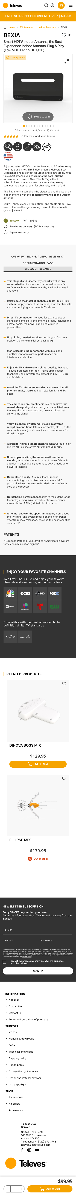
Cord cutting (16, 1006)
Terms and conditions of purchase (28, 1019)
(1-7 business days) (33, 226)
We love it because (38, 268)
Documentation (34, 263)
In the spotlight (17, 1084)
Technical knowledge (21, 1051)
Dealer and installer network (25, 1077)
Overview (18, 256)
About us (14, 999)
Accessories (16, 1110)
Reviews (56, 256)
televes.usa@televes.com (35, 1144)
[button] (23, 125)
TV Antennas (27, 27)
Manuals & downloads (21, 1038)
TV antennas (16, 1097)
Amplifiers (14, 1103)
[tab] (38, 269)
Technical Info (37, 256)
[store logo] (23, 5)
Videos (13, 1031)
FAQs (50, 263)
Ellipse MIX (20, 840)
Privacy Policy (26, 956)
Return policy (16, 1064)
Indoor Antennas (47, 27)
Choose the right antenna (23, 1071)
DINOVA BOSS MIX (25, 745)
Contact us (15, 1012)
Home (12, 27)
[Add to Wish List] (64, 35)
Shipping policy (18, 1058)
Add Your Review (45, 136)
